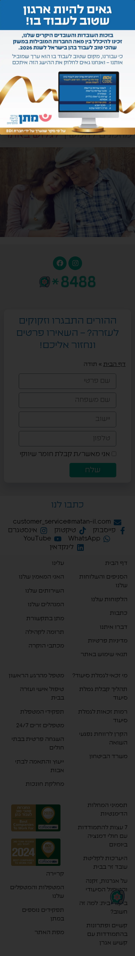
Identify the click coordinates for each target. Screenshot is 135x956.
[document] (67, 478)
